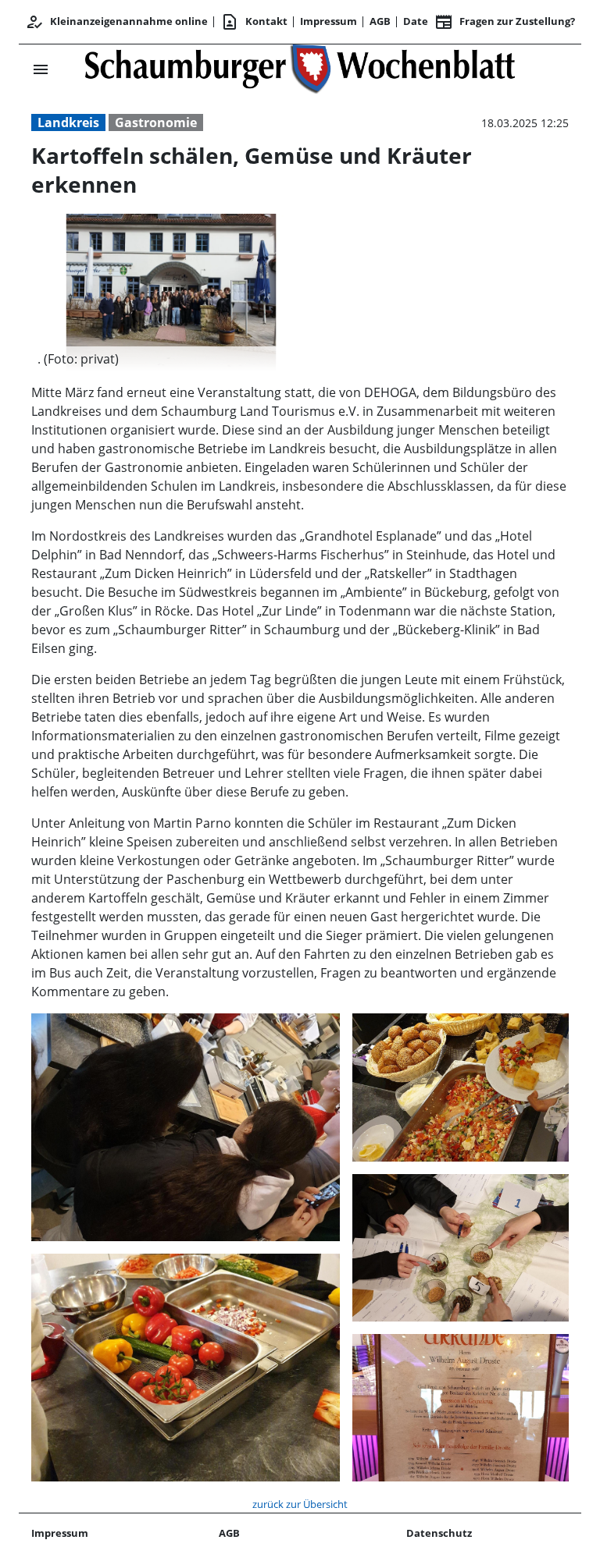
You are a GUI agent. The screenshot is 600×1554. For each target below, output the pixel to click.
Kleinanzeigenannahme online (116, 21)
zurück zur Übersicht (300, 1504)
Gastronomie (156, 122)
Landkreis (68, 122)
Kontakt (254, 21)
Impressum (328, 21)
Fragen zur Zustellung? (504, 21)
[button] (171, 358)
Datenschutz (439, 1533)
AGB (380, 21)
